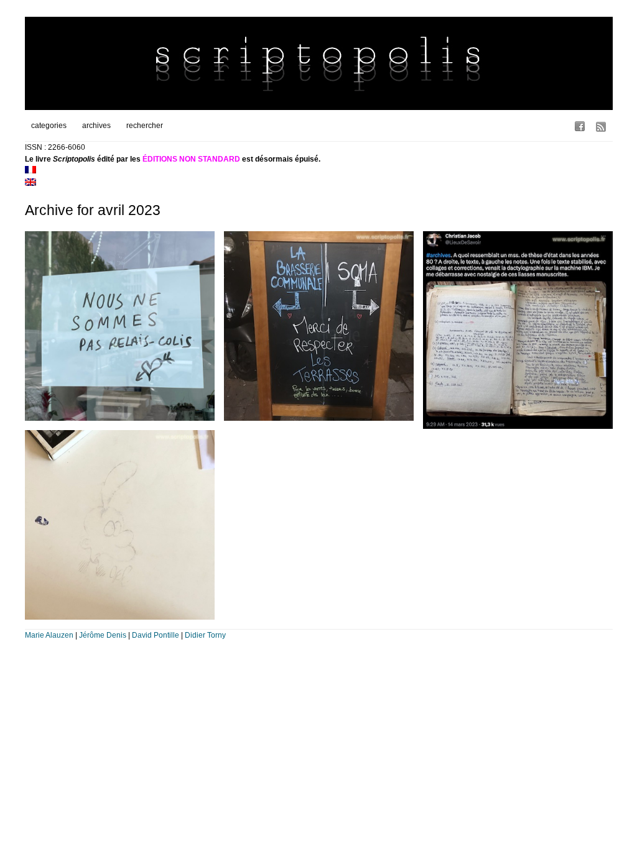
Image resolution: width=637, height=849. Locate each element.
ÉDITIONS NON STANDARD (191, 159)
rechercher (144, 125)
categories (49, 125)
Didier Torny (205, 635)
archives (96, 125)
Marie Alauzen (49, 635)
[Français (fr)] (30, 171)
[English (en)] (30, 183)
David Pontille (155, 635)
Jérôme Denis (102, 635)
